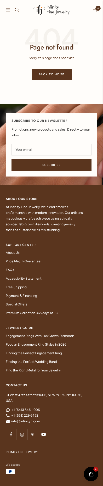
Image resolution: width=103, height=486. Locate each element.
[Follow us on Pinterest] (32, 434)
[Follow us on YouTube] (43, 434)
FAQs (10, 270)
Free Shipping (16, 287)
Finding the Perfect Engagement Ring (34, 353)
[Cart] (94, 10)
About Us (13, 253)
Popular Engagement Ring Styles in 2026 (36, 344)
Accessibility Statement (23, 278)
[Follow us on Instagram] (22, 434)
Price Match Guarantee (23, 261)
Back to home (51, 74)
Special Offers (16, 304)
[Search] (17, 10)
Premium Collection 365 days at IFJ (32, 313)
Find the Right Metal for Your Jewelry (33, 370)
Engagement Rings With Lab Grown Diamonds (40, 336)
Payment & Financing (21, 296)
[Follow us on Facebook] (11, 434)
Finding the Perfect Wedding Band (31, 362)
